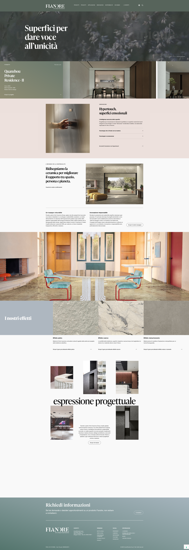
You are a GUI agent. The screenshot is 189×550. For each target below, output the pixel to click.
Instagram (116, 535)
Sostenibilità (109, 5)
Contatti (126, 5)
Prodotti (76, 5)
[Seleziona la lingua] (139, 5)
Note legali (100, 531)
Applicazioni (91, 5)
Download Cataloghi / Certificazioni (128, 534)
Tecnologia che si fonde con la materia (109, 130)
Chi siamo (117, 5)
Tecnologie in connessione (106, 136)
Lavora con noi (126, 538)
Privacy (99, 540)
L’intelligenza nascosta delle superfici (109, 119)
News (123, 536)
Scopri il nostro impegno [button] (134, 225)
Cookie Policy (101, 538)
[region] (94, 36)
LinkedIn (115, 533)
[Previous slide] (176, 96)
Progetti (83, 5)
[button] (32, 95)
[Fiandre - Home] (57, 530)
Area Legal (100, 533)
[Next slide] (181, 96)
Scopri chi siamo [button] (94, 442)
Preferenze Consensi (100, 536)
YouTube (115, 537)
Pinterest (115, 531)
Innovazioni (100, 5)
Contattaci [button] (138, 512)
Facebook (115, 539)
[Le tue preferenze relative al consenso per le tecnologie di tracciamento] (186, 547)
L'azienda (125, 531)
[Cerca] (142, 5)
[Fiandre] (55, 6)
